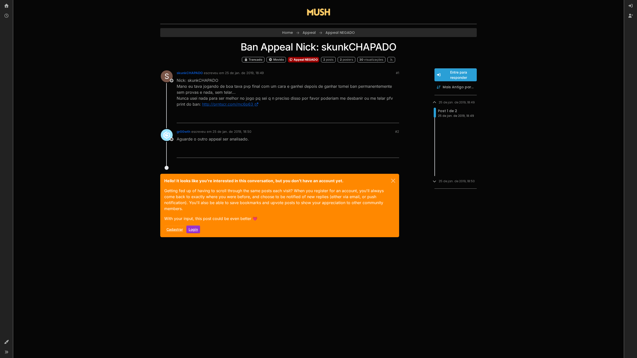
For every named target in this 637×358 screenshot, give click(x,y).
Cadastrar (174, 229)
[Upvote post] (377, 117)
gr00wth (183, 132)
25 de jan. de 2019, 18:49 (244, 73)
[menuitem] (630, 6)
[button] (6, 342)
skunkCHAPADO (190, 73)
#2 (397, 132)
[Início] (6, 6)
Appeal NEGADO (305, 59)
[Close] (393, 181)
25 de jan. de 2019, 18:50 (231, 132)
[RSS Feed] (391, 59)
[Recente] (6, 16)
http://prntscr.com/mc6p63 (227, 104)
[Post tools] (394, 117)
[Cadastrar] (630, 16)
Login (193, 229)
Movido (278, 59)
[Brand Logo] (318, 12)
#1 (397, 73)
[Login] (630, 6)
